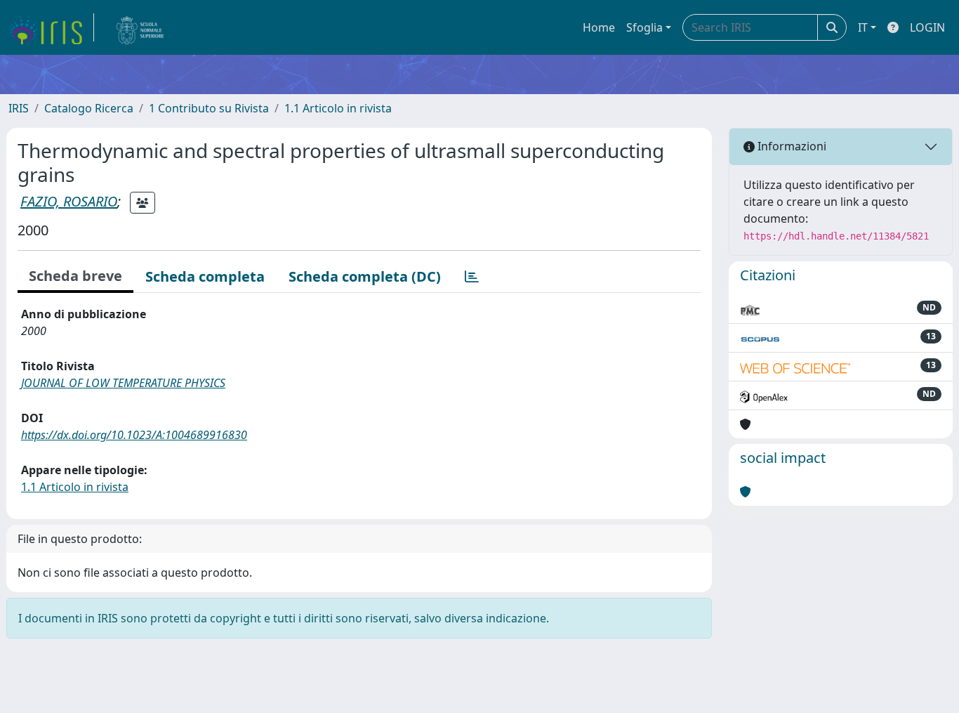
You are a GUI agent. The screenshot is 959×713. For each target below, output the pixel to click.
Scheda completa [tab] (205, 276)
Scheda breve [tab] (75, 275)
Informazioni (790, 146)
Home (599, 27)
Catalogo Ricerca (88, 108)
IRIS (18, 108)
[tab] (472, 277)
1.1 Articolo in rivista (338, 108)
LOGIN (927, 27)
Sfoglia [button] (644, 27)
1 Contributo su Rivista (209, 108)
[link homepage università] (140, 27)
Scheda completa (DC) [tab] (365, 276)
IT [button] (863, 27)
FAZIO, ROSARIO (68, 201)
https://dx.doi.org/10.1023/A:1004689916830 (134, 435)
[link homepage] (51, 27)
